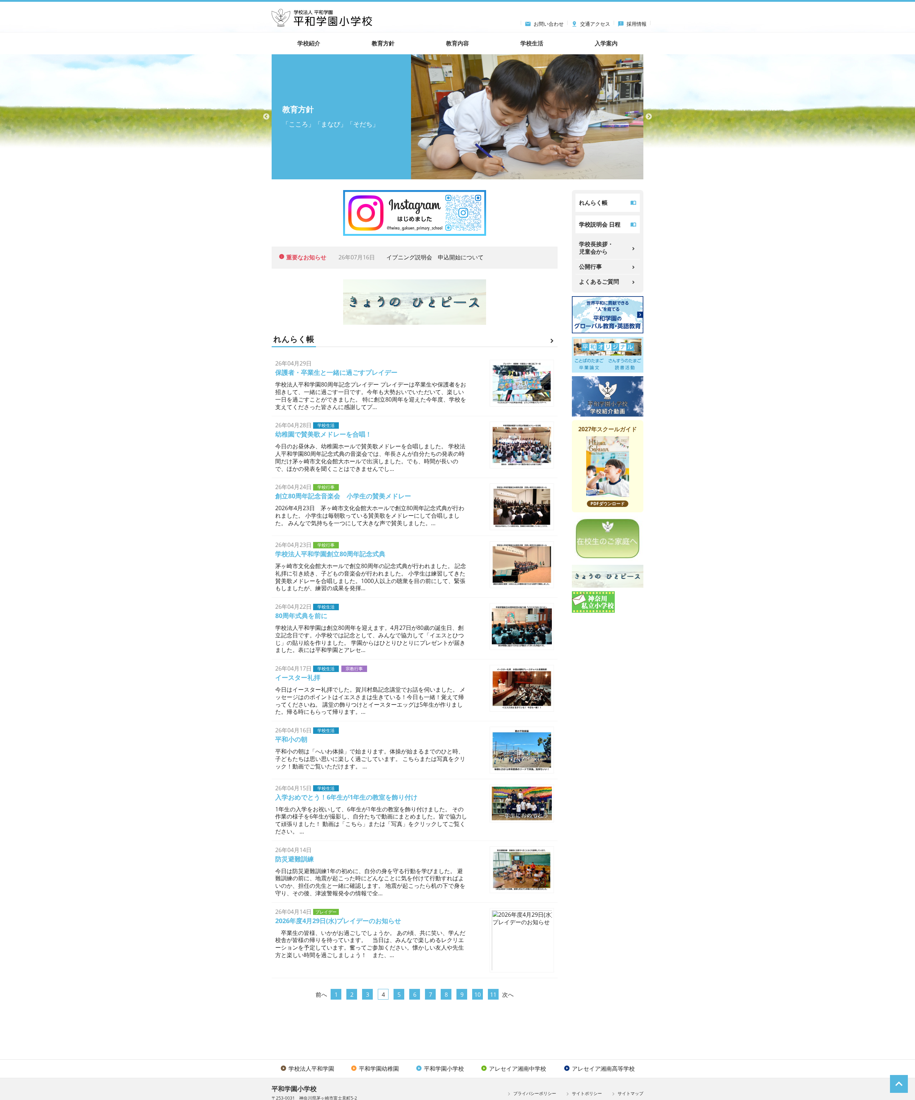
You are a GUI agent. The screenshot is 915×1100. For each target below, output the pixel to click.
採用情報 (632, 23)
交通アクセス (590, 23)
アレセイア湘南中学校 (513, 1068)
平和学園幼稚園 (375, 1068)
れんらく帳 (593, 202)
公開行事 (590, 266)
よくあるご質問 (599, 281)
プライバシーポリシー (531, 1094)
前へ (321, 995)
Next (648, 116)
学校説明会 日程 (599, 224)
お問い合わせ (544, 23)
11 (493, 995)
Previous (266, 116)
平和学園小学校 (440, 1068)
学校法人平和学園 (307, 1068)
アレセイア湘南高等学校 (599, 1068)
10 (477, 995)
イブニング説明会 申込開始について (435, 257)
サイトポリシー (583, 1094)
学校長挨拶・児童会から (596, 247)
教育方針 (383, 43)
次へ (508, 995)
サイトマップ (626, 1094)
